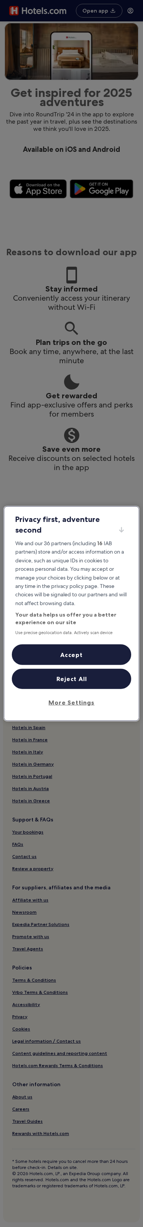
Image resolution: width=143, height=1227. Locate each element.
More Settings (71, 702)
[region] (71, 613)
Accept (71, 654)
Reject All (71, 679)
